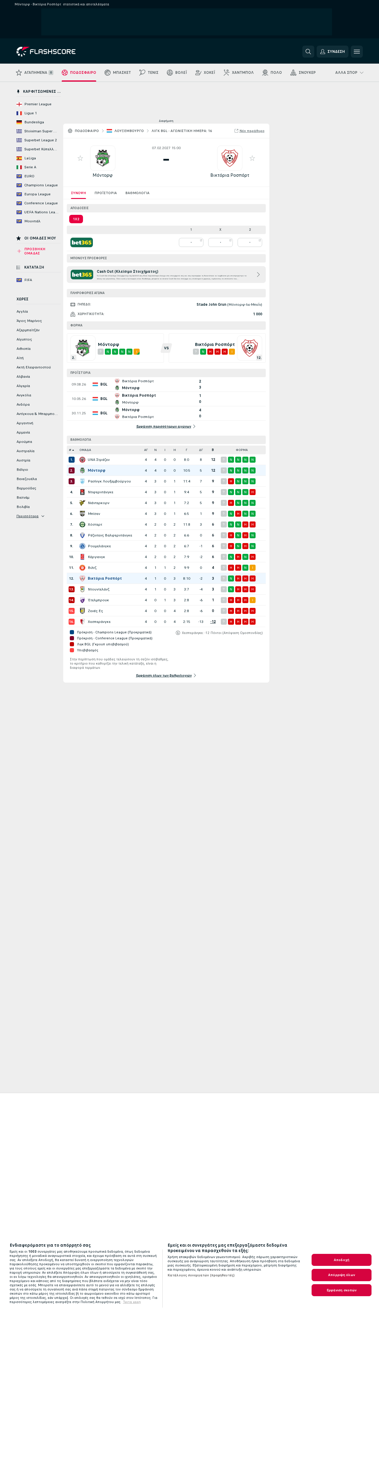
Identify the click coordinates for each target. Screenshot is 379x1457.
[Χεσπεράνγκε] (82, 622)
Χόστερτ (95, 524)
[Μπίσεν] (82, 514)
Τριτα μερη (132, 1302)
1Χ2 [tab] (76, 219)
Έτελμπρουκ (98, 600)
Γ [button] (186, 450)
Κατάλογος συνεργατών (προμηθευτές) (201, 1275)
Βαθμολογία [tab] (137, 193)
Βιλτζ (92, 567)
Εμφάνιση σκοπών (342, 1290)
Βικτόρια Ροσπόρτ (229, 175)
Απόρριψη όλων (341, 1275)
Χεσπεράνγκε (99, 621)
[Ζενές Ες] (82, 611)
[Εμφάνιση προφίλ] (102, 158)
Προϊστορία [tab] (105, 193)
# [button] (70, 450)
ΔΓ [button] (201, 450)
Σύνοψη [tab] (78, 193)
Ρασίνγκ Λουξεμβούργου (109, 481)
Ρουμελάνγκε (99, 546)
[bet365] (81, 242)
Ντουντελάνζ (98, 589)
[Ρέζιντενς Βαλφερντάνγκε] (82, 535)
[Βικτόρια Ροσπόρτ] (82, 578)
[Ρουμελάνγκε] (82, 546)
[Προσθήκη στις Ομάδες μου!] (80, 158)
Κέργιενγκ (96, 556)
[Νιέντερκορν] (82, 503)
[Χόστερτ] (82, 524)
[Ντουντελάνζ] (82, 589)
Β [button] (213, 450)
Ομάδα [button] (85, 450)
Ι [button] (164, 450)
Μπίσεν (94, 513)
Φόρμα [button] (242, 450)
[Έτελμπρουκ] (82, 600)
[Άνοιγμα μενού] (357, 52)
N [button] (155, 450)
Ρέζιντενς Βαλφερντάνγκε (110, 535)
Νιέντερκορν (98, 502)
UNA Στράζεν (99, 459)
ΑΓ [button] (146, 450)
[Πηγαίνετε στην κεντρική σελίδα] (57, 51)
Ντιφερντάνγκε (100, 492)
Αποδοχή (341, 1260)
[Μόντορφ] (82, 470)
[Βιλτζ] (82, 568)
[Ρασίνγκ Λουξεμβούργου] (82, 481)
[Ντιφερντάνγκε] (82, 492)
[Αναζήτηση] (308, 52)
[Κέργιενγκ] (82, 557)
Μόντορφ (103, 175)
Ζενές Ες (95, 610)
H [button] (174, 450)
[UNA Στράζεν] (82, 460)
